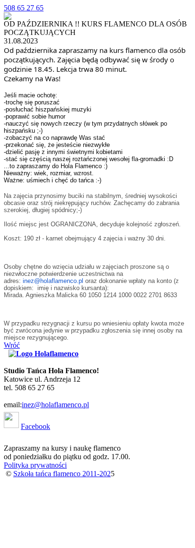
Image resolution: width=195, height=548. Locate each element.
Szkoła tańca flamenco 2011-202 (62, 474)
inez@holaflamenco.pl (53, 280)
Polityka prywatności (35, 465)
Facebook (35, 426)
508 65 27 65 (24, 8)
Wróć (12, 345)
